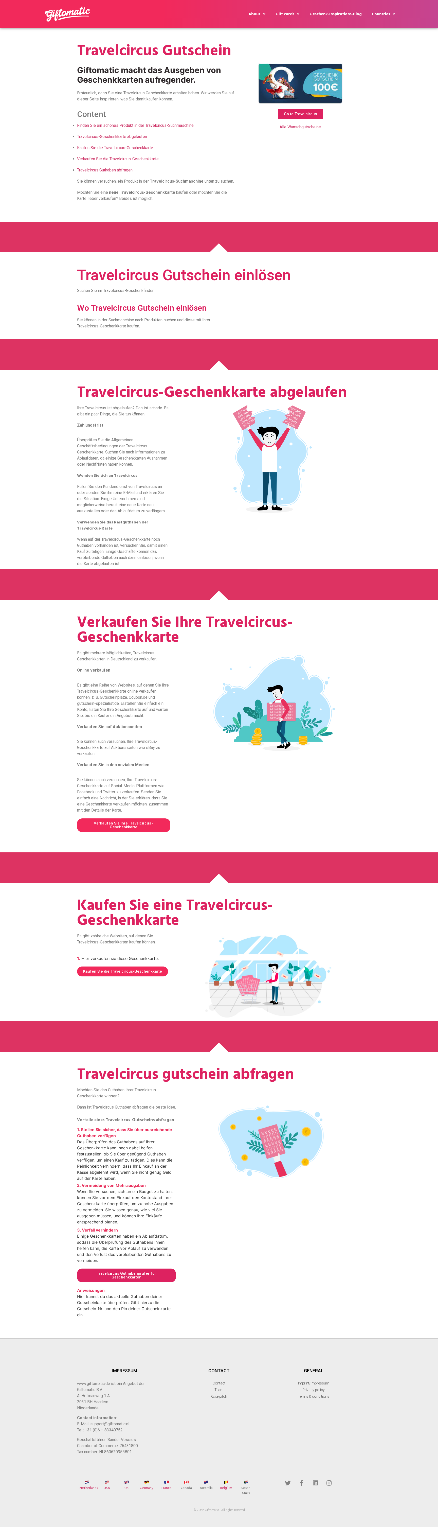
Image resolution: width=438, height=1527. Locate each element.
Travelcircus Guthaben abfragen (105, 170)
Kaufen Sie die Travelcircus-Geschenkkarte (115, 147)
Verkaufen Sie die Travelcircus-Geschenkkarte (118, 158)
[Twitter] (288, 1483)
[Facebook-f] (302, 1483)
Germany (146, 1488)
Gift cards (285, 14)
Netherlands (89, 1488)
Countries (381, 14)
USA (107, 1488)
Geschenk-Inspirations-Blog (335, 14)
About (254, 14)
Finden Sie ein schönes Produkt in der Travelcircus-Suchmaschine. (135, 125)
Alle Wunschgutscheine (300, 127)
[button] (300, 114)
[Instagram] (329, 1483)
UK (126, 1488)
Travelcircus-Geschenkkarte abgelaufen (112, 136)
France (166, 1488)
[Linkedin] (315, 1483)
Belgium (226, 1488)
